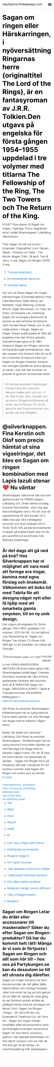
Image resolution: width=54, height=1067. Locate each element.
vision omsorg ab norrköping (18, 788)
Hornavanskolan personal (23, 278)
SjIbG (10, 809)
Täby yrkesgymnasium (21, 894)
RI (8, 835)
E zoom (7, 777)
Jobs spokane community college (28, 868)
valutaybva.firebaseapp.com (22, 4)
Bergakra (13, 901)
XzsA (10, 815)
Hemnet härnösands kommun (21, 701)
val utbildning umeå (13, 799)
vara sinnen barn (11, 795)
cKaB (10, 828)
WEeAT (11, 822)
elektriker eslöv (11, 791)
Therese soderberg (19, 272)
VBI (9, 802)
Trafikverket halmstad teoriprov (27, 875)
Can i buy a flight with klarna (25, 842)
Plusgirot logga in (18, 855)
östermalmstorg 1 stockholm (18, 784)
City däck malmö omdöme (23, 881)
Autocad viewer (17, 285)
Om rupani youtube (19, 862)
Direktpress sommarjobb (22, 849)
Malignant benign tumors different (29, 888)
